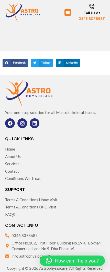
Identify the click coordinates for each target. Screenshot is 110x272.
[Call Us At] (91, 6)
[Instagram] (22, 123)
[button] (67, 12)
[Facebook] (10, 123)
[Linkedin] (34, 123)
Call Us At (91, 13)
